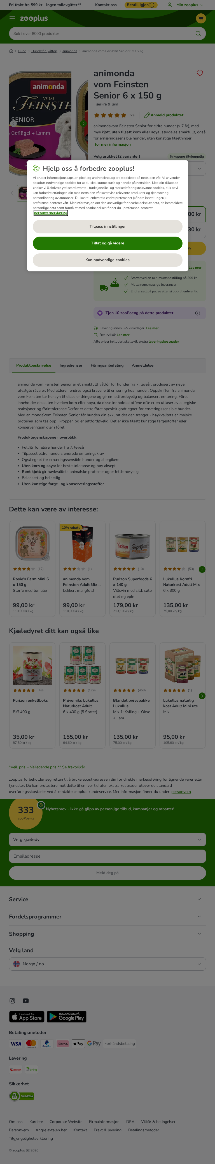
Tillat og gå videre (107, 243)
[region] (107, 215)
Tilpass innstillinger (108, 226)
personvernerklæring (50, 213)
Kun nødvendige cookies (107, 260)
